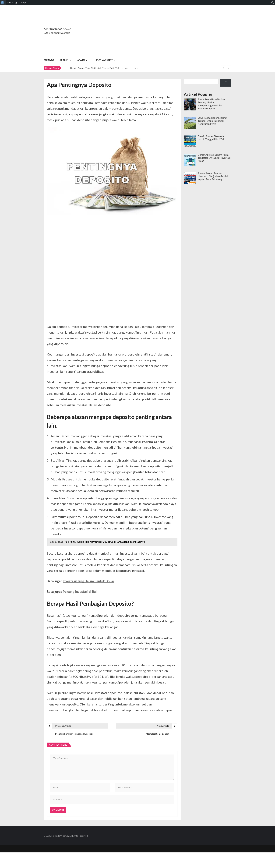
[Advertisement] (157, 30)
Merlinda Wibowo (57, 29)
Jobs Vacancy (104, 60)
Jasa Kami (82, 60)
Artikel (64, 60)
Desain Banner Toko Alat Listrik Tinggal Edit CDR (94, 68)
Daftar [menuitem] (23, 2)
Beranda (49, 60)
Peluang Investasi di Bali (80, 591)
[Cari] (225, 82)
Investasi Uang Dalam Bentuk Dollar (88, 581)
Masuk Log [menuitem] (12, 2)
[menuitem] (3, 2)
